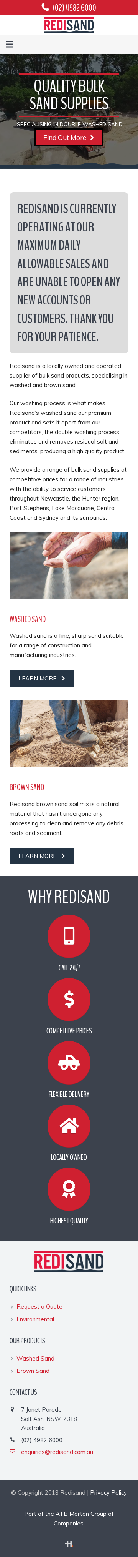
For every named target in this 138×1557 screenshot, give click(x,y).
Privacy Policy (108, 1492)
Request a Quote (39, 1306)
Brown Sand (27, 787)
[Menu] (9, 44)
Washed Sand (28, 619)
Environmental (35, 1319)
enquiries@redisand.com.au (57, 1452)
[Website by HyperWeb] (69, 1544)
